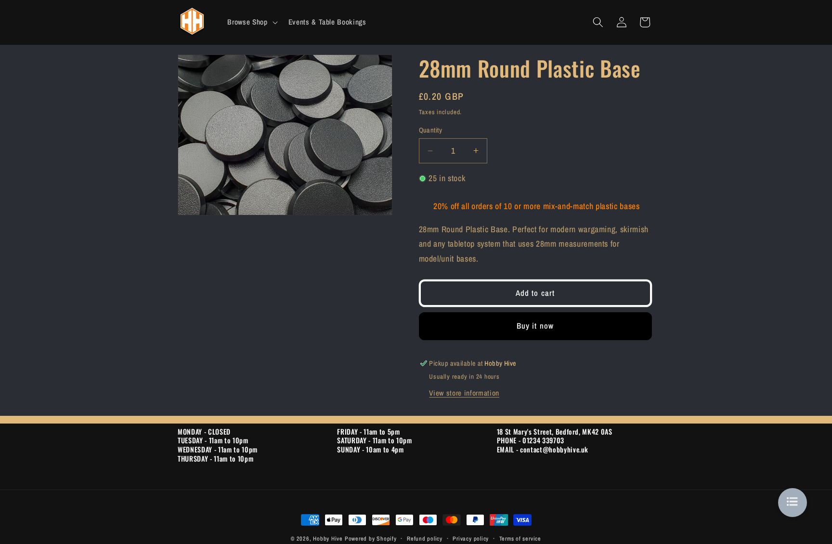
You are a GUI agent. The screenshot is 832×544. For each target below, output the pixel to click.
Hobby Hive (328, 538)
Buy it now (535, 325)
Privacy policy (471, 538)
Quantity (430, 129)
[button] (251, 22)
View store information (464, 393)
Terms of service (520, 538)
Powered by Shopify (371, 538)
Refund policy (424, 538)
